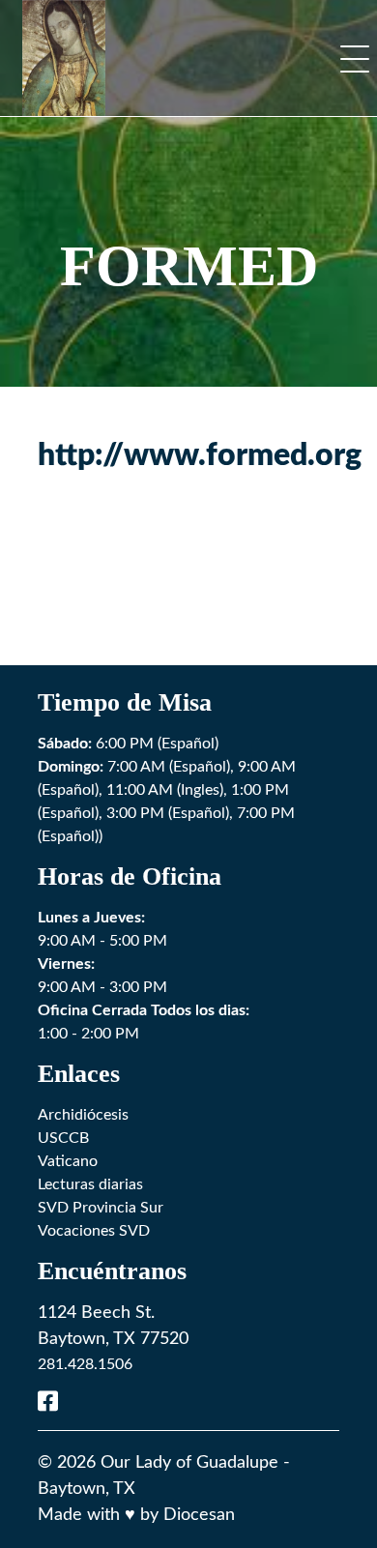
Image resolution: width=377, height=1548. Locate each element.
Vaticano (68, 1161)
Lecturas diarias (90, 1184)
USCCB (63, 1138)
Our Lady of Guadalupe (189, 1463)
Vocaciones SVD (94, 1231)
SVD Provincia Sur (100, 1207)
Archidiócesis (83, 1115)
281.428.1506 (85, 1364)
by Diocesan (187, 1515)
